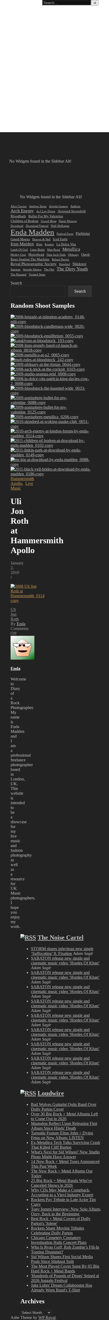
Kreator (49, 244)
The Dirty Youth (72, 269)
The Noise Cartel (61, 937)
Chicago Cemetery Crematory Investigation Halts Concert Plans (59, 1240)
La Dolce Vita (66, 244)
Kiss (39, 244)
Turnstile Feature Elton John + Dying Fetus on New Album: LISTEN (62, 1135)
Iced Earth (60, 239)
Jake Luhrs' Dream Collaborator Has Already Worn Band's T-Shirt (61, 1287)
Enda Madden (32, 232)
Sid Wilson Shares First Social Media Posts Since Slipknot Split (62, 1259)
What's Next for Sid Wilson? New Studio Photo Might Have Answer (65, 1154)
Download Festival (37, 225)
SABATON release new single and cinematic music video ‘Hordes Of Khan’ (65, 960)
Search (16, 283)
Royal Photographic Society (34, 264)
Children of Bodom (24, 221)
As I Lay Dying (45, 211)
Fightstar (83, 233)
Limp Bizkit (37, 249)
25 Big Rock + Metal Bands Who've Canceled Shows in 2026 (61, 1183)
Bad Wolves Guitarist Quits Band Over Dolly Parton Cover (63, 1106)
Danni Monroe (68, 221)
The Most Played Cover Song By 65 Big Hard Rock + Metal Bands (65, 1268)
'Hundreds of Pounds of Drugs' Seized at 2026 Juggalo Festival (65, 1278)
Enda (21, 624)
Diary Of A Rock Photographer (30, 3)
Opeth (85, 254)
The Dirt (49, 269)
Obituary (73, 254)
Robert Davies (60, 259)
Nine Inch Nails (56, 254)
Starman (16, 269)
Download (17, 225)
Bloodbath (18, 216)
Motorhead (36, 254)
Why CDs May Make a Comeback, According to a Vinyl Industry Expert (62, 1192)
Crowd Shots (48, 221)
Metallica (71, 249)
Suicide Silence (32, 269)
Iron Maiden (22, 243)
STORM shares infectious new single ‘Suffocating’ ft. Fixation (62, 951)
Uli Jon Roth (15, 614)
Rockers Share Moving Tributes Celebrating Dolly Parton (57, 1230)
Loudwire (51, 1093)
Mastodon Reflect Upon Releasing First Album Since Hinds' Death (64, 1125)
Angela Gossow (58, 206)
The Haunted (18, 274)
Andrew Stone (38, 206)
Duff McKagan (60, 225)
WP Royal (47, 1317)
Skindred (64, 264)
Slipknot (79, 264)
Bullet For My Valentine (45, 216)
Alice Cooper (19, 206)
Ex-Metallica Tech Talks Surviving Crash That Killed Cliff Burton (65, 1144)
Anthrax (75, 206)
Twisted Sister (37, 274)
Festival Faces (65, 233)
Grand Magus (20, 239)
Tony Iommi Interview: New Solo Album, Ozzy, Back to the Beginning (66, 1211)
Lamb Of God (19, 249)
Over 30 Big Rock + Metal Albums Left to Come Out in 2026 (64, 1116)
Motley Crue (18, 254)
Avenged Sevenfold (72, 211)
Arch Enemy (22, 210)
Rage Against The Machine (30, 259)
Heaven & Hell (41, 239)
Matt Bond (53, 249)
